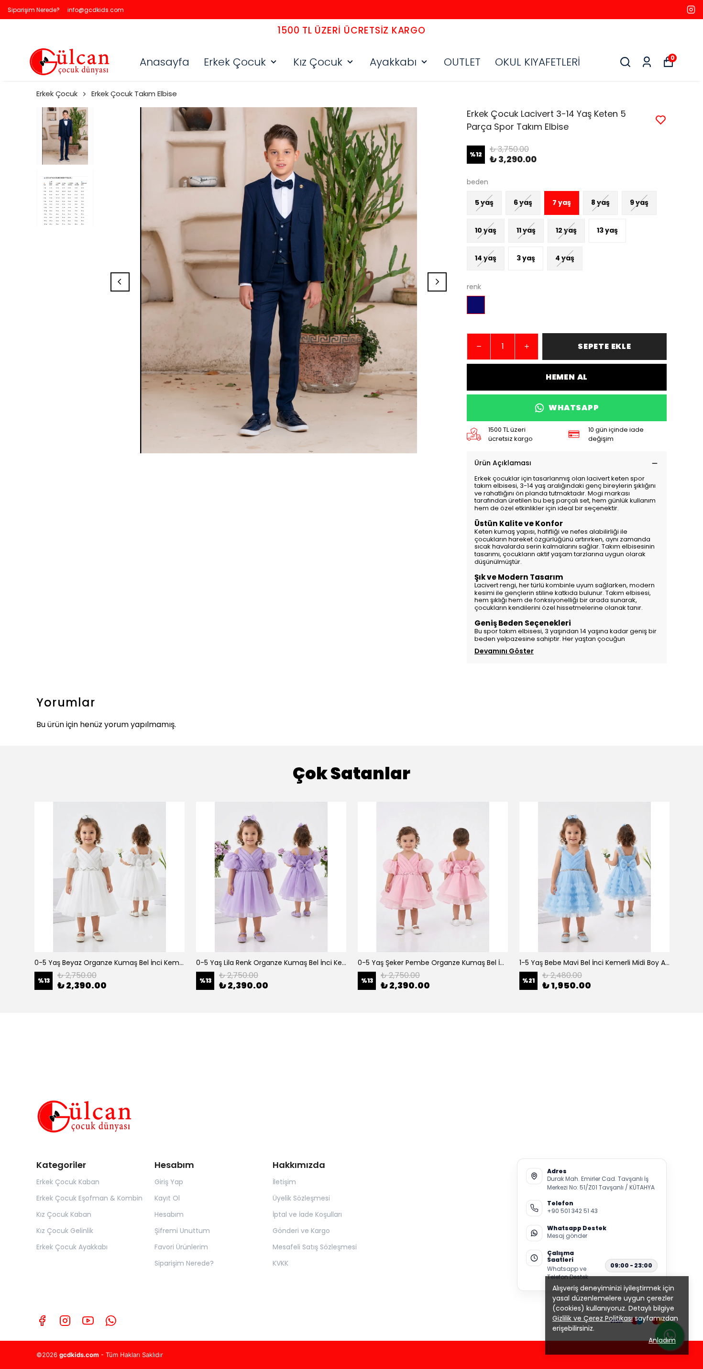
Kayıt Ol (167, 1198)
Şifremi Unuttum (182, 1230)
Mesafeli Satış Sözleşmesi (315, 1247)
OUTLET (462, 62)
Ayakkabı (393, 62)
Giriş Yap (168, 1182)
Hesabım (169, 1214)
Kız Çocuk (317, 62)
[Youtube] (88, 1320)
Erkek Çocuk (235, 62)
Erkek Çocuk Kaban (67, 1182)
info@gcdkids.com (95, 10)
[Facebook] (42, 1320)
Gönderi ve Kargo (301, 1230)
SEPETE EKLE (604, 346)
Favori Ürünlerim (181, 1247)
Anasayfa (164, 62)
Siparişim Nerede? (34, 10)
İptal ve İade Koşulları (307, 1214)
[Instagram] (65, 1320)
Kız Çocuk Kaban (63, 1214)
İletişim (284, 1182)
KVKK (280, 1263)
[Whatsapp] (111, 1320)
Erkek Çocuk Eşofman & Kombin (89, 1198)
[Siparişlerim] (647, 62)
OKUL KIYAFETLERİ (537, 62)
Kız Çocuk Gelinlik (64, 1230)
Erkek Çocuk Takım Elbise (134, 94)
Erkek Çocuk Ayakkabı (72, 1247)
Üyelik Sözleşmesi (301, 1198)
